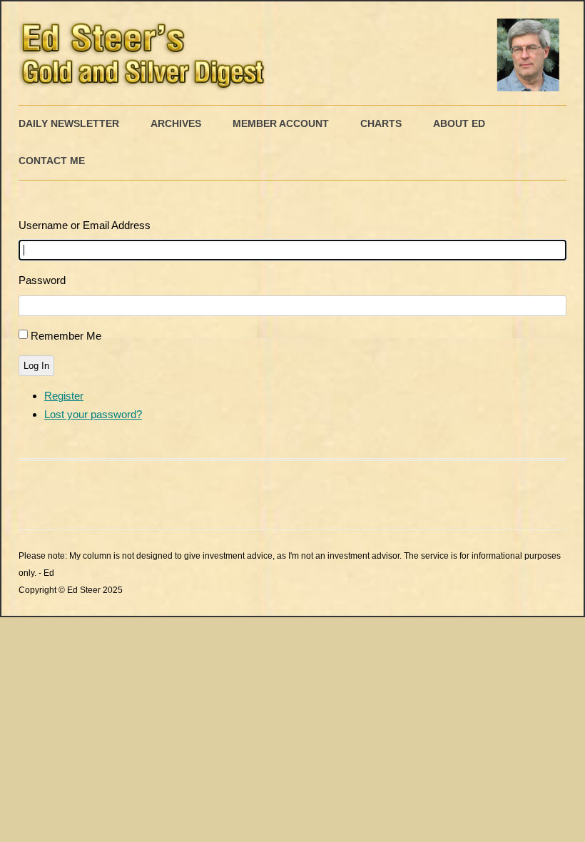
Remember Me (66, 336)
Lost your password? (93, 414)
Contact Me (52, 160)
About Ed (459, 123)
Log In (36, 365)
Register (63, 396)
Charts (381, 123)
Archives (176, 123)
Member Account (281, 123)
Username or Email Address (85, 225)
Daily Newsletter (69, 123)
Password (42, 280)
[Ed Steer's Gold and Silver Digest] (292, 53)
